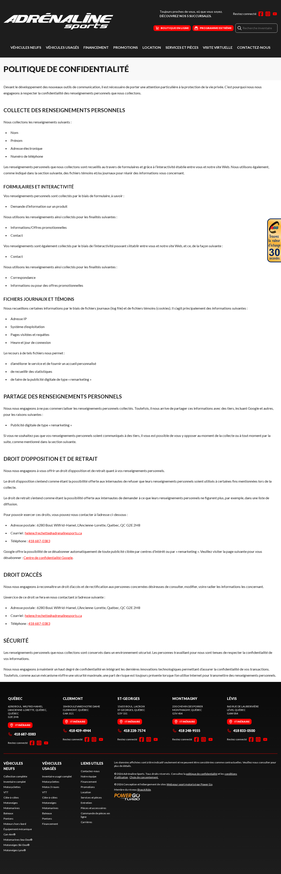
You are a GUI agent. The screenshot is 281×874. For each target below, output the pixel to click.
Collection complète (15, 776)
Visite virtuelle (217, 47)
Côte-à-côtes (11, 797)
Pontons (8, 818)
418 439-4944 (80, 730)
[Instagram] (267, 13)
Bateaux (8, 813)
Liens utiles (92, 763)
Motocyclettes (12, 787)
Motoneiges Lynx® (15, 850)
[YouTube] (274, 13)
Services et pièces (182, 47)
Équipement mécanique (18, 829)
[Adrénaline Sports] (58, 21)
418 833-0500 (244, 730)
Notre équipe (88, 776)
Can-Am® (9, 834)
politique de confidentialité (201, 773)
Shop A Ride (144, 789)
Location (151, 47)
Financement (96, 47)
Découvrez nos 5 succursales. (185, 16)
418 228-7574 (134, 730)
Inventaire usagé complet (57, 776)
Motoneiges (11, 802)
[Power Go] (163, 796)
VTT (6, 792)
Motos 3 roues (50, 787)
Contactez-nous (253, 47)
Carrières (86, 822)
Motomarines (12, 808)
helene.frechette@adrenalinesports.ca (53, 533)
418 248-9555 (189, 730)
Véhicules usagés (62, 47)
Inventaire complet (15, 781)
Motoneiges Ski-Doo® (16, 845)
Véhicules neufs (26, 47)
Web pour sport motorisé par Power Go (189, 784)
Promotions (125, 47)
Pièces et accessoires (93, 808)
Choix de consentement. (144, 777)
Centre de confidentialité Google (48, 557)
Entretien (86, 802)
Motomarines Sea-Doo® (18, 839)
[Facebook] (260, 13)
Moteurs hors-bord (15, 823)
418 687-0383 (39, 541)
